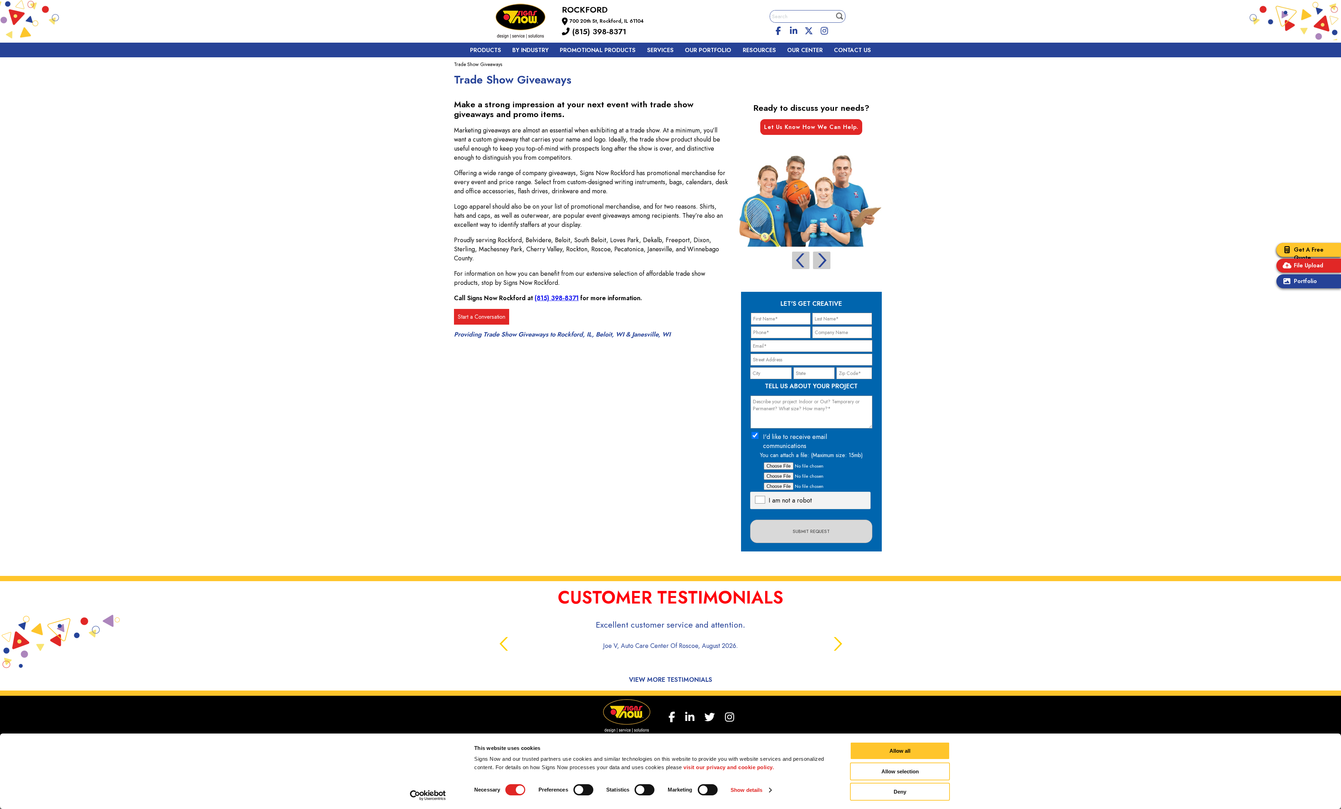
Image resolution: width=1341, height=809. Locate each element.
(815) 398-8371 (598, 31)
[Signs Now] (525, 22)
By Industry (530, 50)
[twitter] (809, 30)
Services (660, 50)
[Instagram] (824, 30)
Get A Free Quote (1309, 254)
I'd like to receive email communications (795, 441)
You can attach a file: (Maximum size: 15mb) (811, 455)
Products (485, 50)
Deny (900, 792)
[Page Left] (800, 260)
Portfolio (1305, 281)
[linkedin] (794, 30)
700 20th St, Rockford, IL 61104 (607, 20)
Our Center (805, 50)
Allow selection (900, 771)
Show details (746, 790)
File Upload (1308, 265)
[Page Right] (821, 260)
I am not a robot (790, 500)
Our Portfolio (708, 50)
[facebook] (778, 30)
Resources (759, 50)
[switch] (583, 789)
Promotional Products (598, 50)
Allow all (899, 751)
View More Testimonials (670, 679)
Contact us (852, 50)
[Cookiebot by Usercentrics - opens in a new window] (428, 795)
